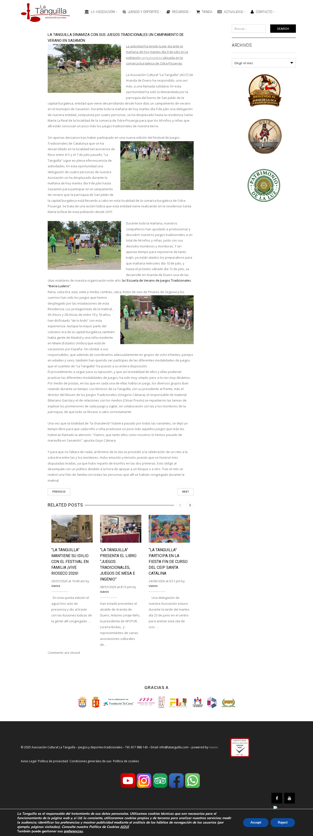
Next (185, 491)
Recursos (180, 11)
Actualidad (233, 11)
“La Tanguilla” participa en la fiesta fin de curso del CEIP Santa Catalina (168, 562)
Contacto (264, 11)
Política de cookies (126, 761)
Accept (255, 822)
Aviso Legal (28, 761)
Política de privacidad (53, 761)
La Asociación (103, 11)
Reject (283, 822)
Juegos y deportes (143, 11)
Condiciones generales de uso (90, 761)
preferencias (73, 831)
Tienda (207, 11)
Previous (59, 491)
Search (283, 29)
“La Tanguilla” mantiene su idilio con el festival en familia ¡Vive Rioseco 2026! (70, 562)
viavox (55, 586)
